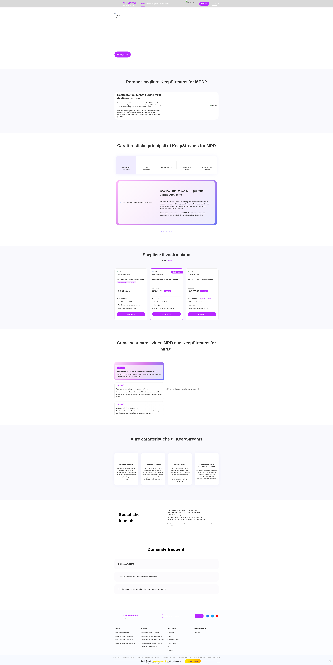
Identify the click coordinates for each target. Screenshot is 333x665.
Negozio (155, 4)
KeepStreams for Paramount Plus (124, 643)
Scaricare (204, 3)
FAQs (169, 636)
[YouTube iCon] (217, 616)
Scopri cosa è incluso (205, 299)
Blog (168, 646)
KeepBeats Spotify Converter (150, 632)
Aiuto (167, 4)
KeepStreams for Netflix (121, 632)
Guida (161, 4)
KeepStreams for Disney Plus (123, 639)
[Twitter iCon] (212, 616)
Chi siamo (197, 632)
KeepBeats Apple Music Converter (151, 636)
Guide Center (171, 643)
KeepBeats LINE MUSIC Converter (152, 643)
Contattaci (170, 632)
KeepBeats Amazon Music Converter (152, 639)
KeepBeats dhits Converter (149, 646)
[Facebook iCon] (207, 616)
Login (214, 3)
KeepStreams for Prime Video (123, 636)
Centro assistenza (173, 639)
